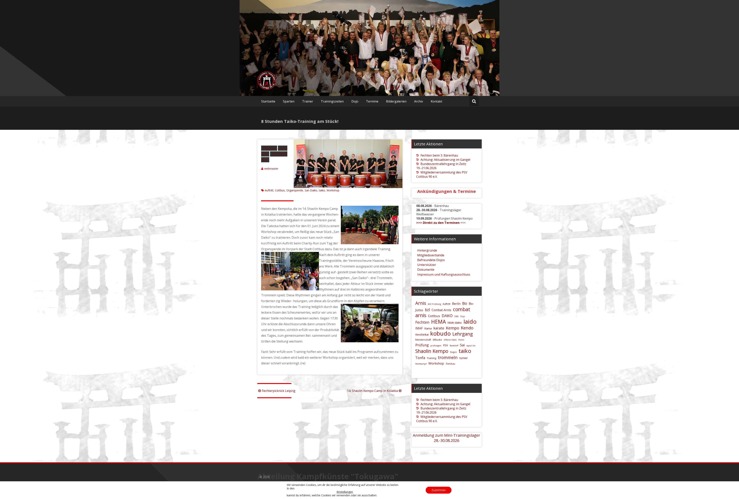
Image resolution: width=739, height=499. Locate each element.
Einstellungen (345, 492)
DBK (456, 316)
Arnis (420, 303)
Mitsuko (437, 339)
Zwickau (450, 363)
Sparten (288, 101)
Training (431, 358)
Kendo (467, 328)
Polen (461, 339)
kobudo (440, 333)
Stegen (453, 352)
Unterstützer (426, 265)
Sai (462, 345)
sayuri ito (471, 345)
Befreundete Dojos (431, 260)
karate (438, 328)
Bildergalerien (396, 101)
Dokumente (425, 269)
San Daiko (311, 190)
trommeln (448, 357)
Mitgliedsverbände (430, 255)
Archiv (418, 101)
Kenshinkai (422, 334)
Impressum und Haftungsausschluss (443, 274)
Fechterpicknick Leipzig (278, 391)
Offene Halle (450, 339)
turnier (463, 358)
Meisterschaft (423, 339)
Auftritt (269, 190)
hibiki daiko (455, 322)
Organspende (294, 190)
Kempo (452, 328)
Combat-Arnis (441, 310)
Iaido (470, 321)
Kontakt (436, 101)
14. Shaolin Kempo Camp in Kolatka (372, 391)
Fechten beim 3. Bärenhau (439, 155)
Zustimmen (438, 490)
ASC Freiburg (434, 304)
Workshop (333, 190)
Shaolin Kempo (431, 351)
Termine (372, 101)
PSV (445, 345)
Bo (464, 303)
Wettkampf (421, 363)
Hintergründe (427, 250)
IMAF (419, 328)
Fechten (422, 322)
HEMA (438, 321)
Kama (428, 328)
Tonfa (420, 357)
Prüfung (422, 345)
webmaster (271, 168)
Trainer (307, 101)
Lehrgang (462, 334)
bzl (427, 309)
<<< (441, 223)
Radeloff (454, 345)
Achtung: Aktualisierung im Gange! (445, 159)
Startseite (268, 101)
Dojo (354, 101)
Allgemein (269, 148)
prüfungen (436, 345)
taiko (322, 190)
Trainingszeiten (332, 101)
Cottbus (280, 190)
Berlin (456, 304)
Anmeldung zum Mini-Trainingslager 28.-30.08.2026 (446, 438)
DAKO (447, 315)
